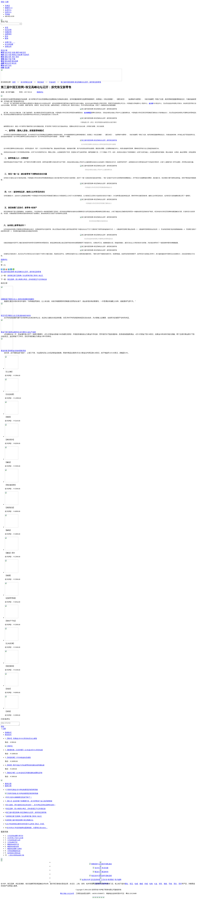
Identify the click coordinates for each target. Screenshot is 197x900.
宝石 (9, 65)
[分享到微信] (13, 269)
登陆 (2, 2)
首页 (6, 27)
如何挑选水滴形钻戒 (13, 853)
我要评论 (40, 92)
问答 (2, 67)
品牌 (2, 63)
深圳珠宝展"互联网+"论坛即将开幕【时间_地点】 (25, 275)
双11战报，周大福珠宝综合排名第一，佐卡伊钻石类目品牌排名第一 (30, 805)
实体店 (7, 5)
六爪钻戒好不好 (12, 842)
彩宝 (6, 36)
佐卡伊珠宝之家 (26, 82)
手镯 (13, 59)
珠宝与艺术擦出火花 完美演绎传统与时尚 (16, 315)
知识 (2, 54)
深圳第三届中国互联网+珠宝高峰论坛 (19, 820)
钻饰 (151, 884)
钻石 (6, 52)
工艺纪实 (104, 879)
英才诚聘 (118, 879)
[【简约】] (9, 746)
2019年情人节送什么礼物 (15, 838)
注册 (7, 2)
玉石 (6, 54)
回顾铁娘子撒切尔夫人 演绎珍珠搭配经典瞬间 (17, 299)
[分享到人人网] (11, 269)
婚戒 (141, 884)
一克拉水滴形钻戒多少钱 (16, 855)
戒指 (6, 57)
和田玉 (14, 54)
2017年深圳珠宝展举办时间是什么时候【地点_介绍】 (25, 824)
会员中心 (8, 10)
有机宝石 (22, 52)
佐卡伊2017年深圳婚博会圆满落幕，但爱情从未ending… (27, 828)
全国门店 (10, 42)
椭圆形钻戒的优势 (13, 846)
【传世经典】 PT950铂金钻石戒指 (18, 757)
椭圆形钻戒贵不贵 (13, 844)
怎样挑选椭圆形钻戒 (13, 851)
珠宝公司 (8, 63)
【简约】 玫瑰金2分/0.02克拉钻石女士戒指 (21, 738)
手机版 (7, 14)
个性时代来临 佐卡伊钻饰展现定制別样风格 (22, 789)
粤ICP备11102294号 (67, 893)
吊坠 (9, 57)
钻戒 (136, 884)
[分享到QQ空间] (4, 269)
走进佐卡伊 (86, 879)
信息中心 (8, 12)
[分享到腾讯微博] (9, 269)
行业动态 (26, 54)
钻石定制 (8, 30)
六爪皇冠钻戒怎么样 (13, 840)
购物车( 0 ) (9, 8)
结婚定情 (8, 32)
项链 (6, 59)
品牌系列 (8, 34)
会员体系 (101, 864)
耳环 (17, 57)
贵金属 (19, 54)
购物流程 (94, 864)
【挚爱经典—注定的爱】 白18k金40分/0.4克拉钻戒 (24, 750)
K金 (155, 884)
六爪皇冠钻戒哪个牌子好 (15, 835)
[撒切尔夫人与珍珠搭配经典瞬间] (7, 297)
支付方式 (98, 868)
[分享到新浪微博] (6, 269)
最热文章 (8, 784)
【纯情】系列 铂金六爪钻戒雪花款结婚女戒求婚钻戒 (25, 765)
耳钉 (13, 57)
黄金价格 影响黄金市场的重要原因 (13, 351)
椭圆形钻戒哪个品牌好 (14, 848)
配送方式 (98, 872)
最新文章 (8, 786)
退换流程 (108, 876)
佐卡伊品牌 (9, 44)
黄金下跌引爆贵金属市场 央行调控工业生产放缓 (18, 332)
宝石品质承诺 (95, 879)
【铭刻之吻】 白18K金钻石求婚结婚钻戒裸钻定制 (24, 773)
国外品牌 (8, 61)
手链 (9, 59)
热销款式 (8, 732)
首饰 (2, 59)
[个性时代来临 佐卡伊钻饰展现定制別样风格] (21, 793)
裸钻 (126, 884)
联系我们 (111, 879)
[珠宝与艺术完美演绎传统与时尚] (7, 314)
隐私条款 (108, 864)
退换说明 (101, 876)
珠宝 (2, 52)
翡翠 (17, 52)
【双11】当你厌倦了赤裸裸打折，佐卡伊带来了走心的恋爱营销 (29, 801)
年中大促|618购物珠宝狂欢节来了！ (19, 797)
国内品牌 (14, 61)
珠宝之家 (4, 50)
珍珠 (13, 52)
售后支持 (94, 876)
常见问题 (105, 868)
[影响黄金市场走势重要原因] (7, 349)
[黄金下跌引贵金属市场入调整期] (7, 330)
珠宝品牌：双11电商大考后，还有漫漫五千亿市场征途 (27, 279)
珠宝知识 (40, 82)
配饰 (6, 38)
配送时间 (105, 872)
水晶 (9, 54)
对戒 (146, 884)
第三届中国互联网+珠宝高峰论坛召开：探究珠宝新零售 (81, 82)
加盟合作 (8, 46)
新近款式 (8, 735)
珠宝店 (13, 63)
